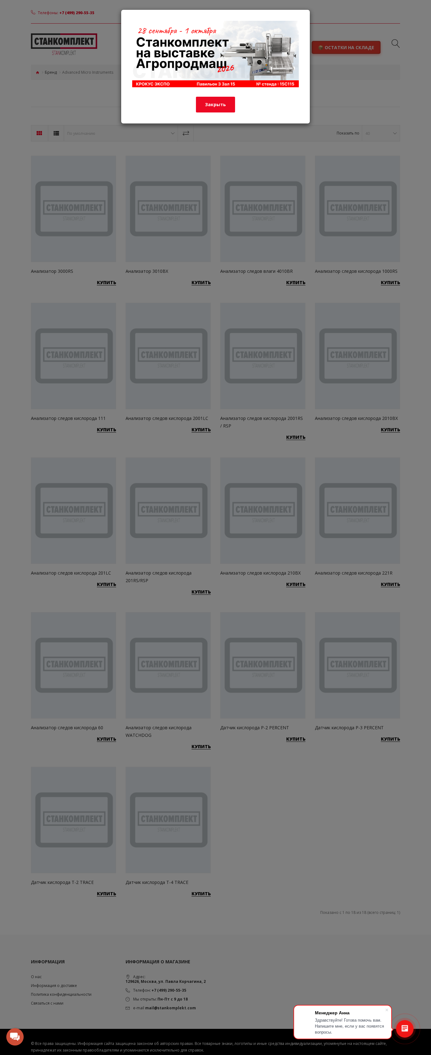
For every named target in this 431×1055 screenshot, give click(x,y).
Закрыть (215, 104)
